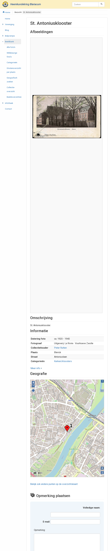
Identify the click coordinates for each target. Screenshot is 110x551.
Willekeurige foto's (12, 55)
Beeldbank (9, 41)
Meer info (35, 368)
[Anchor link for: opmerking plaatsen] (73, 495)
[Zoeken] (102, 4)
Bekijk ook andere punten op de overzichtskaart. (54, 484)
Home (7, 12)
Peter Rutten (60, 347)
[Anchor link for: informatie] (50, 330)
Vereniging (9, 24)
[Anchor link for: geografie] (49, 373)
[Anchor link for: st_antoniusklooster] (74, 22)
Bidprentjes (10, 36)
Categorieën (12, 62)
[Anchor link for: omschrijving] (54, 317)
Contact (8, 109)
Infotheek (9, 103)
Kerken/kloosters (63, 361)
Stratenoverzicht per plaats (14, 70)
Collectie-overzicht (11, 89)
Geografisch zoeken (12, 80)
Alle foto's (11, 47)
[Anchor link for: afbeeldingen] (55, 31)
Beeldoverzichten (14, 97)
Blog (7, 30)
